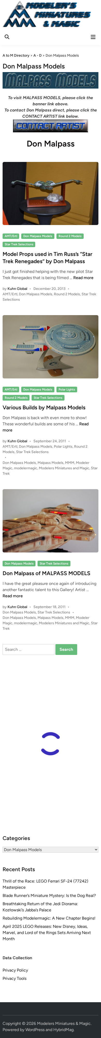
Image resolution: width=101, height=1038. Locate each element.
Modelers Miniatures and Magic (64, 468)
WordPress (35, 1029)
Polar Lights (67, 389)
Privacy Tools (14, 978)
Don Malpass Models (37, 236)
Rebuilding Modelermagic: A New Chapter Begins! (49, 918)
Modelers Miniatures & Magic (64, 1023)
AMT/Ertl (11, 236)
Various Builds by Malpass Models (44, 407)
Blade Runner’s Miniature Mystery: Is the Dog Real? (49, 895)
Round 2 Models (70, 236)
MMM (69, 463)
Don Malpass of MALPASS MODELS (46, 573)
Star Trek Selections (19, 244)
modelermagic (25, 468)
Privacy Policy (15, 970)
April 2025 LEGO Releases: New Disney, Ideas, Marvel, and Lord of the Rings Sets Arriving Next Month (47, 932)
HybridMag (63, 1029)
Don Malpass (51, 144)
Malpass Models (50, 463)
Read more (83, 277)
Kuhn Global (17, 289)
